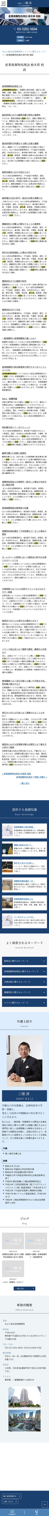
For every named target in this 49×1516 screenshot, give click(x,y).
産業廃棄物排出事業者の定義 (15, 507)
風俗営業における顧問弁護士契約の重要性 (21, 114)
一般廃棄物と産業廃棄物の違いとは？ (19, 338)
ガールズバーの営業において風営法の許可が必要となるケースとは (24, 559)
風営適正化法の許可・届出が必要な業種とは (22, 197)
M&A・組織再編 (9, 398)
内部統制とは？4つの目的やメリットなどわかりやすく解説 (24, 590)
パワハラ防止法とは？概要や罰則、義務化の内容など (24, 651)
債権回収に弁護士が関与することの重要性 (21, 223)
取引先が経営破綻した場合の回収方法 (19, 252)
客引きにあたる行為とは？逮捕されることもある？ (23, 714)
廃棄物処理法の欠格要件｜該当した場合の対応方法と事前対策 (24, 483)
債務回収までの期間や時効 (14, 281)
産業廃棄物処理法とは (12, 86)
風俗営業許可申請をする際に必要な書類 (20, 143)
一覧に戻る (25, 783)
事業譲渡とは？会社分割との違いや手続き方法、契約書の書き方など (24, 682)
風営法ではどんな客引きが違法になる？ (20, 620)
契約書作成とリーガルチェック (16, 427)
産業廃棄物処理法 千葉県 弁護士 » (31, 777)
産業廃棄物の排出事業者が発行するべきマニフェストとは (24, 368)
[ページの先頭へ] (45, 1504)
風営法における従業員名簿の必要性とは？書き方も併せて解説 (24, 746)
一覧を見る (19, 1288)
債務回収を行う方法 (11, 309)
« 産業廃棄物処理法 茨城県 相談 (16, 773)
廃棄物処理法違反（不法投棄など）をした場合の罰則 (24, 533)
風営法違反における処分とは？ (16, 172)
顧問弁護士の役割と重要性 (14, 453)
